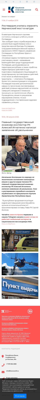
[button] (36, 9)
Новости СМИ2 (7, 110)
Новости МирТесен (8, 108)
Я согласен (20, 396)
